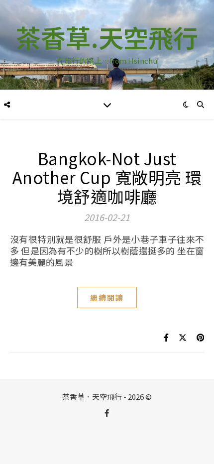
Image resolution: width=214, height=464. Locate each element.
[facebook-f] (107, 412)
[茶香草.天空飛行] (107, 45)
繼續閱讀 (107, 297)
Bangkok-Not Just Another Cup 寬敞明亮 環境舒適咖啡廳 (107, 177)
